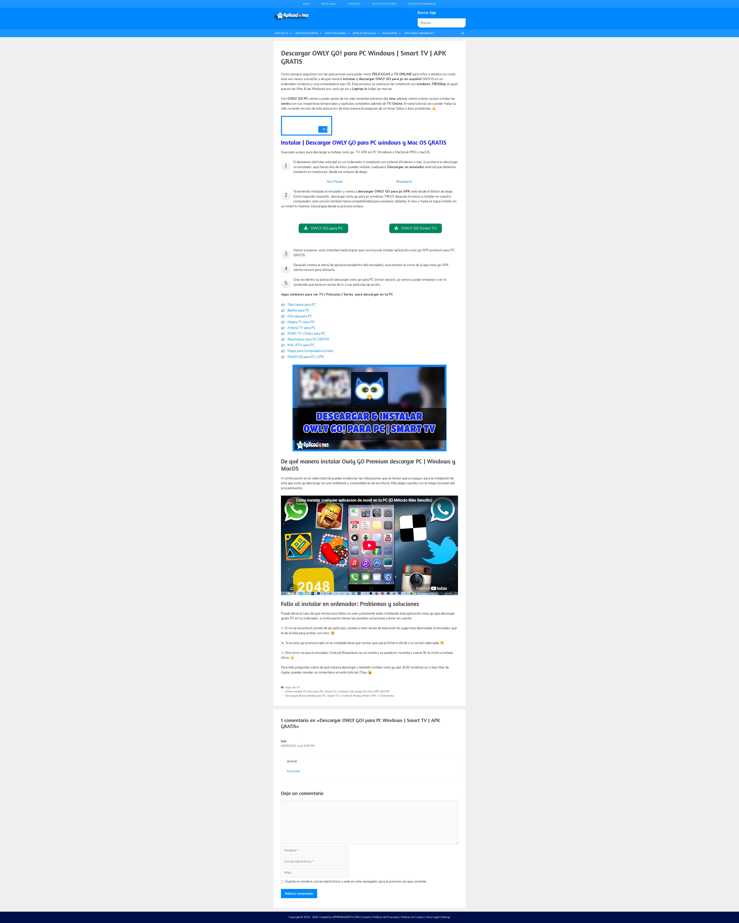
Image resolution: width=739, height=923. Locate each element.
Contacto (354, 3)
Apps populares (335, 33)
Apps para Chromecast (419, 33)
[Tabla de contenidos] (324, 129)
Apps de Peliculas (364, 33)
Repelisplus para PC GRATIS (308, 339)
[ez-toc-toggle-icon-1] (322, 129)
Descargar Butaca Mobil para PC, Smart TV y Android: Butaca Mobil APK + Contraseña (339, 696)
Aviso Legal (328, 3)
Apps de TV (281, 33)
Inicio (306, 3)
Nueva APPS (389, 33)
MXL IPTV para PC (301, 345)
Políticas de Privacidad (385, 917)
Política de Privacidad (422, 3)
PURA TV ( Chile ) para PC (306, 333)
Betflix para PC (298, 310)
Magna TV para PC (301, 322)
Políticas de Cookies (412, 917)
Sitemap (445, 917)
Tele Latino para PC (302, 304)
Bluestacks (404, 181)
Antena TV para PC (301, 328)
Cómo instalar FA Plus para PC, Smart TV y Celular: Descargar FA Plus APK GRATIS (337, 691)
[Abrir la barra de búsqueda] (463, 33)
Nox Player (335, 181)
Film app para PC (300, 316)
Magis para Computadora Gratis (310, 351)
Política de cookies (384, 3)
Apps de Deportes (306, 33)
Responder (293, 771)
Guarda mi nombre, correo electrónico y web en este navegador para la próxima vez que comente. (356, 881)
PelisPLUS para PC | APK (306, 357)
